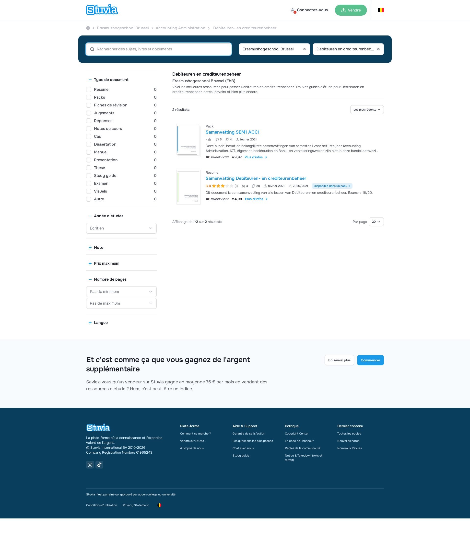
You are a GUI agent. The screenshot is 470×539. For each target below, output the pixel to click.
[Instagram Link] (90, 465)
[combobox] (274, 49)
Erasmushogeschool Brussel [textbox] (274, 49)
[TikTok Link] (99, 465)
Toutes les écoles (349, 434)
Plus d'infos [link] (254, 157)
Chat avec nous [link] (243, 448)
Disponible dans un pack (330, 186)
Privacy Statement (136, 505)
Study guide (241, 456)
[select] (367, 109)
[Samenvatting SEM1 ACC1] (187, 139)
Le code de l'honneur (299, 441)
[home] (102, 10)
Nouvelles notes (348, 441)
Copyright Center (296, 434)
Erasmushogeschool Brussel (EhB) (203, 81)
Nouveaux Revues (349, 448)
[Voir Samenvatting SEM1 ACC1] (278, 141)
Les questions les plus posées (253, 441)
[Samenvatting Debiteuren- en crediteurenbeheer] (188, 187)
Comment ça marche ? (195, 434)
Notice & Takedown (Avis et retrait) (303, 458)
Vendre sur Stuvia (192, 441)
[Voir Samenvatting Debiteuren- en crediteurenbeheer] (278, 187)
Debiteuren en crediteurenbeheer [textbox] (348, 49)
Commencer (370, 360)
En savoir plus (339, 360)
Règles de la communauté (302, 448)
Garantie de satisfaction (249, 434)
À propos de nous (192, 448)
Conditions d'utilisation (101, 505)
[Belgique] (88, 28)
